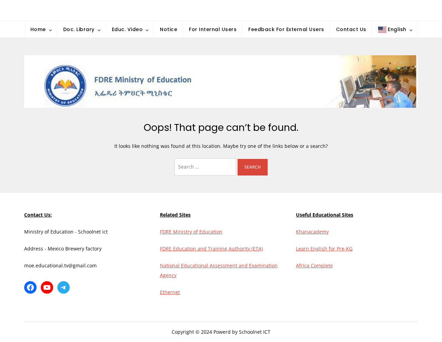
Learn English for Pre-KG (324, 248)
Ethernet (170, 292)
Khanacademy (312, 231)
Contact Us (351, 29)
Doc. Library (79, 29)
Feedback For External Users (286, 29)
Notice (168, 29)
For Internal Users (213, 29)
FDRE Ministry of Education (191, 231)
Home (38, 29)
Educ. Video (127, 29)
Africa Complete (314, 265)
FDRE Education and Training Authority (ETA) (211, 248)
